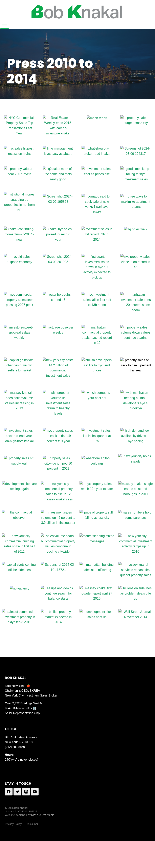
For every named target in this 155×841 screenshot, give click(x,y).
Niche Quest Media (42, 815)
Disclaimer (32, 823)
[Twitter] (17, 792)
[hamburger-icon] (4, 26)
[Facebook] (9, 792)
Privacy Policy (13, 823)
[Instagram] (26, 792)
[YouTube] (35, 792)
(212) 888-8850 (15, 746)
